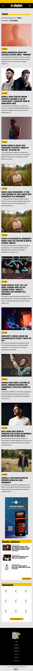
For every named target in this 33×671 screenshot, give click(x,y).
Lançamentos (16, 648)
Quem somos (16, 660)
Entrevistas (16, 651)
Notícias (16, 645)
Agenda (16, 654)
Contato (16, 657)
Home (2, 9)
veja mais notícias (26, 578)
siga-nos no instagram (15, 619)
